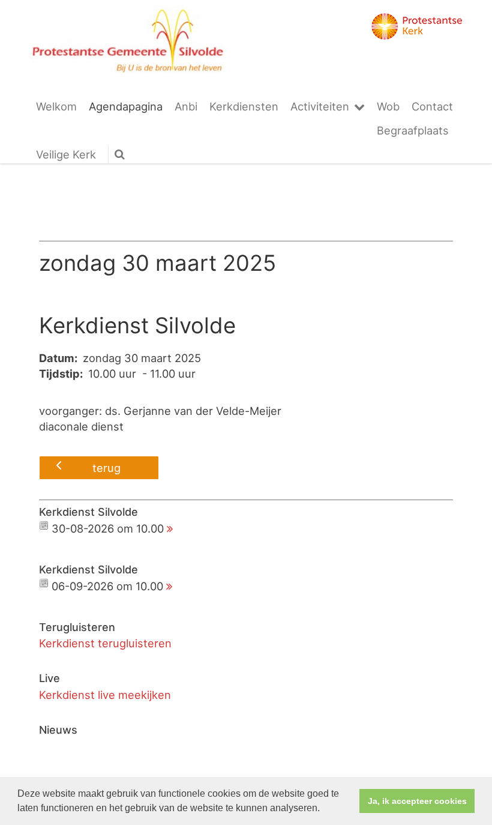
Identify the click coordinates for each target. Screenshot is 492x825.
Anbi (186, 106)
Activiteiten (319, 106)
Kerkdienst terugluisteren (105, 643)
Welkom (56, 106)
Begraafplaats (413, 130)
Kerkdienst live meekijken (105, 694)
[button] (324, 809)
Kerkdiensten (243, 106)
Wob (388, 106)
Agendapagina (126, 106)
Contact (432, 106)
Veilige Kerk (66, 154)
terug (106, 467)
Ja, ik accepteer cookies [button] (417, 801)
